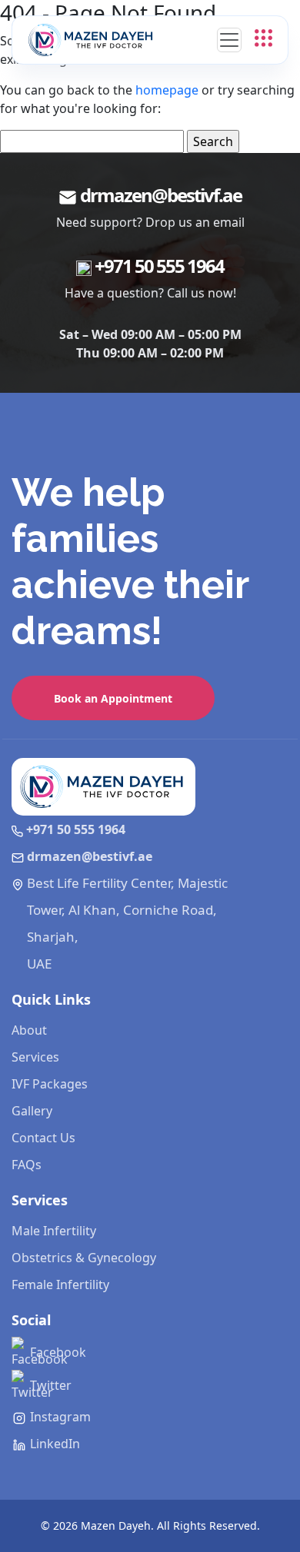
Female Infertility (60, 1284)
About (29, 1030)
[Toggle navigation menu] (229, 40)
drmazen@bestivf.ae (161, 195)
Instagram (59, 1416)
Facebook (56, 1352)
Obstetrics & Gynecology (84, 1257)
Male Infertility (54, 1230)
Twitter (49, 1385)
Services (35, 1057)
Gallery (32, 1110)
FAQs (27, 1164)
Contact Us (43, 1137)
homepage (166, 89)
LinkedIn (53, 1443)
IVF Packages (50, 1083)
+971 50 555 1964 (159, 265)
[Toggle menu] (263, 36)
